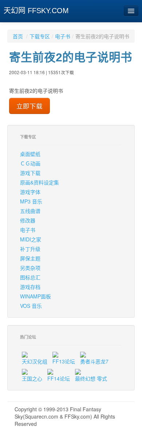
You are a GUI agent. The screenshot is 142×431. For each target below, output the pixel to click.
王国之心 (32, 378)
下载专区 (39, 36)
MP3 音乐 (31, 201)
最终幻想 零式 (91, 378)
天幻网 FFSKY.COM (36, 11)
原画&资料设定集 (39, 182)
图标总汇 (30, 277)
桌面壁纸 (30, 153)
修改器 (27, 220)
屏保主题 (30, 258)
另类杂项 (30, 267)
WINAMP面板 (35, 296)
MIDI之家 (30, 239)
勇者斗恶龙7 (94, 361)
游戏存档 (30, 286)
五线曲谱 (30, 210)
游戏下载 (30, 172)
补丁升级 (30, 248)
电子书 (62, 36)
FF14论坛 (58, 378)
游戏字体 (30, 191)
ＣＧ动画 (30, 163)
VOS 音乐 (31, 305)
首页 (18, 36)
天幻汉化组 (34, 361)
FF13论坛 (63, 361)
